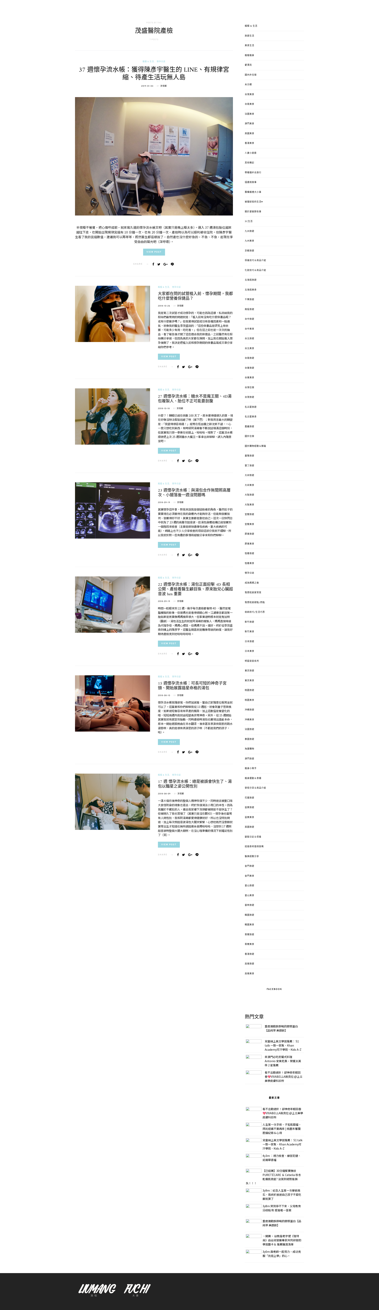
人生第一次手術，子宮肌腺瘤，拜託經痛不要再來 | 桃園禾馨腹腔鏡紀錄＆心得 (282, 1129)
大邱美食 (249, 485)
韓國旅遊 (249, 915)
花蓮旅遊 (249, 797)
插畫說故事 (251, 182)
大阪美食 (249, 504)
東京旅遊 (249, 670)
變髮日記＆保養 (253, 837)
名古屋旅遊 (251, 407)
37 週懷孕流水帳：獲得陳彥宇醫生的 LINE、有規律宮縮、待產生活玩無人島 (154, 74)
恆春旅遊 (249, 553)
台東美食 (249, 377)
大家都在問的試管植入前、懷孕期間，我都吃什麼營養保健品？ (195, 296)
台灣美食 (249, 94)
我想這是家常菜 (253, 592)
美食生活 (249, 45)
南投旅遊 (249, 309)
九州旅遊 (249, 231)
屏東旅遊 (249, 534)
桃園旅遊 (249, 690)
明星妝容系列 (252, 661)
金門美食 (249, 876)
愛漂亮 (248, 65)
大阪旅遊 (249, 495)
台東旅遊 (249, 368)
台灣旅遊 (249, 397)
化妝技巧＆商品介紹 (255, 270)
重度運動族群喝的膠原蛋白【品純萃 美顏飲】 (281, 1028)
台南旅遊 (249, 358)
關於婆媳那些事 (253, 211)
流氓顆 (163, 86)
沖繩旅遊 (249, 709)
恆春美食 (249, 563)
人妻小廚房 (251, 153)
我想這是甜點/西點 (255, 602)
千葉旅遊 (249, 299)
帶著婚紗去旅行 (253, 172)
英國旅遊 (249, 827)
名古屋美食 (251, 416)
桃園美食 (249, 700)
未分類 (248, 84)
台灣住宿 (249, 387)
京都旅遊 (249, 250)
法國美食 (249, 114)
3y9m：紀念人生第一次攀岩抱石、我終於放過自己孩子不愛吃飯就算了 (282, 1194)
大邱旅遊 (249, 475)
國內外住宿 (251, 75)
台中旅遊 (249, 319)
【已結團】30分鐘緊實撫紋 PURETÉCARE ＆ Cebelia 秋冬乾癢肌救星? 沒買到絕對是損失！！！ (273, 1177)
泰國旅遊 (249, 739)
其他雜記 (249, 162)
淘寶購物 (249, 749)
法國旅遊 (249, 729)
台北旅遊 (249, 338)
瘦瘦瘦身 (249, 55)
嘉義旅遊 (249, 426)
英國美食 (249, 133)
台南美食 (249, 104)
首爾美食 (249, 944)
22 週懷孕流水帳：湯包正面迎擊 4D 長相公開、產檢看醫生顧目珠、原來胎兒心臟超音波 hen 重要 (195, 589)
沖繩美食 (249, 719)
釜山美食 (249, 895)
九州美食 (249, 241)
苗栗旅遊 (249, 807)
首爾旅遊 (249, 934)
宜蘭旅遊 (249, 514)
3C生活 (249, 221)
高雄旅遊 (249, 963)
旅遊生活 (249, 36)
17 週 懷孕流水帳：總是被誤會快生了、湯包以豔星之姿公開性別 (195, 784)
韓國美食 (249, 924)
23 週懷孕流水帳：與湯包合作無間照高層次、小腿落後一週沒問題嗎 (194, 493)
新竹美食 (249, 631)
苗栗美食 (249, 817)
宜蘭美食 (249, 524)
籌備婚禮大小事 (253, 192)
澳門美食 (249, 123)
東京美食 (249, 680)
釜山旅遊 (249, 885)
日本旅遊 (249, 641)
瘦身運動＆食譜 (253, 778)
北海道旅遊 (251, 280)
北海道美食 (251, 290)
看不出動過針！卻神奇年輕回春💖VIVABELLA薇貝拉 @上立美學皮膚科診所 (283, 1076)
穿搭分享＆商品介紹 (255, 788)
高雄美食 (249, 973)
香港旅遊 (249, 954)
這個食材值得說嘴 (254, 846)
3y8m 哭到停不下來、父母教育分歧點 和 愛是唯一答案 (282, 1208)
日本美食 (249, 651)
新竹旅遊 (249, 622)
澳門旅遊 (249, 758)
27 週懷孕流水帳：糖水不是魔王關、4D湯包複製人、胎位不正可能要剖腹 (195, 399)
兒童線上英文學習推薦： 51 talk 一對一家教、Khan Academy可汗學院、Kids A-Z (283, 1045)
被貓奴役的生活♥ (254, 202)
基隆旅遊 (249, 455)
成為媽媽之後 (252, 583)
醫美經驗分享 (252, 856)
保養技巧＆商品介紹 (255, 260)
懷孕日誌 (161, 61)
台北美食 (249, 348)
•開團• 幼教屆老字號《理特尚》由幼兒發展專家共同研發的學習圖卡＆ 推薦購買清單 (282, 1240)
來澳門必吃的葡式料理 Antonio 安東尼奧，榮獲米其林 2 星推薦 (283, 1061)
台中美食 (249, 329)
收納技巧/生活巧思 (255, 612)
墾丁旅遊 (249, 465)
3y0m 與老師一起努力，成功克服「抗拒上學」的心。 (282, 1254)
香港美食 (249, 143)
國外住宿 (249, 436)
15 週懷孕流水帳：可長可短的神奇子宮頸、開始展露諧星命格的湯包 (192, 686)
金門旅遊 (249, 866)
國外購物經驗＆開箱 (255, 446)
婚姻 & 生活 (148, 61)
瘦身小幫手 (251, 768)
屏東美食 (249, 544)
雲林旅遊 (249, 905)
